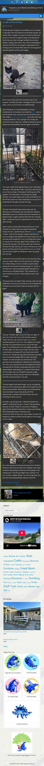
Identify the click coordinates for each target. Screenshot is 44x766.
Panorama (16, 578)
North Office (29, 575)
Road (14, 582)
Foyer (23, 564)
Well (9, 590)
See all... (5, 646)
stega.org (34, 232)
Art (17, 556)
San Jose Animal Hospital (18, 117)
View (38, 586)
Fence (13, 565)
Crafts (18, 560)
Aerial (5, 556)
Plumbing (34, 578)
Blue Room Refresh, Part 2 (10, 639)
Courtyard (8, 561)
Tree (25, 587)
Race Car (9, 582)
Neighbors (26, 572)
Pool (5, 582)
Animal (11, 556)
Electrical (34, 561)
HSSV (34, 112)
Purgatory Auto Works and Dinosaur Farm (26, 8)
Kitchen (6, 572)
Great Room (27, 568)
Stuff (6, 586)
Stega (28, 582)
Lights (12, 572)
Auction (22, 556)
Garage (16, 569)
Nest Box (32, 572)
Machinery (18, 572)
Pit (23, 578)
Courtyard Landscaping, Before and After (15, 631)
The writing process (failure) (22, 493)
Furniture (8, 568)
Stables (24, 582)
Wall (5, 590)
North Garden (8, 575)
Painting (6, 578)
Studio (34, 582)
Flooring (18, 565)
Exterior (16, 495)
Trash (13, 586)
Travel (20, 586)
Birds (29, 556)
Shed (19, 582)
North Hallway (18, 575)
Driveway (26, 561)
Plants (26, 578)
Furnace (28, 565)
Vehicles (31, 586)
